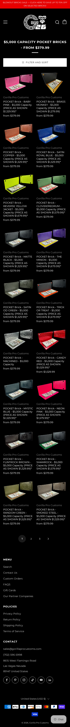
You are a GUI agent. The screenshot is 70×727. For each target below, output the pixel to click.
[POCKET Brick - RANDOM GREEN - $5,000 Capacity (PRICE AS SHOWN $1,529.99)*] (18, 491)
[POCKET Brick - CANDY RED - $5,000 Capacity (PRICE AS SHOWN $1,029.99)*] (51, 339)
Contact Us (10, 572)
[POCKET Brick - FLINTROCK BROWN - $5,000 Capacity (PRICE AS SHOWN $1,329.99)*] (18, 440)
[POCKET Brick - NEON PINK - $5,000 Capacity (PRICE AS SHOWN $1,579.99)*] (51, 390)
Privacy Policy (12, 613)
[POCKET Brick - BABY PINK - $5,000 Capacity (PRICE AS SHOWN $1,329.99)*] (18, 83)
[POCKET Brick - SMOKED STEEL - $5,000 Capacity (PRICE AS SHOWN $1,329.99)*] (51, 491)
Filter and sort (37, 62)
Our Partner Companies (18, 596)
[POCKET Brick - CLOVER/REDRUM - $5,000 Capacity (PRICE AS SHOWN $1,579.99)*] (51, 184)
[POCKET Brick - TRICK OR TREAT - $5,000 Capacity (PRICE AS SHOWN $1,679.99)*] (51, 289)
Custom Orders (13, 578)
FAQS (6, 584)
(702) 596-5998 (12, 654)
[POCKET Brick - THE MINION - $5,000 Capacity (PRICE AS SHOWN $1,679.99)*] (51, 238)
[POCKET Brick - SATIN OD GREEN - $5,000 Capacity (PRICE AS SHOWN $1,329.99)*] (18, 289)
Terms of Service (13, 631)
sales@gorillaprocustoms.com (22, 648)
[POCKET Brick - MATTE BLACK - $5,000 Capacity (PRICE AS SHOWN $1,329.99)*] (18, 238)
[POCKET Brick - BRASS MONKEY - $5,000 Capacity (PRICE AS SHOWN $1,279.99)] (51, 83)
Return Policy (11, 619)
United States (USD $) (33, 698)
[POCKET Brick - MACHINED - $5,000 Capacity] (18, 339)
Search (7, 566)
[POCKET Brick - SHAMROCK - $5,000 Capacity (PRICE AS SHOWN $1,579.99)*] (51, 440)
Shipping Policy (13, 625)
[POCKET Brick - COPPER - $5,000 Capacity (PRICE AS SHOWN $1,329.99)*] (18, 134)
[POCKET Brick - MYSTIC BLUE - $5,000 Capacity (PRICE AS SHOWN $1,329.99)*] (18, 390)
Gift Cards (9, 590)
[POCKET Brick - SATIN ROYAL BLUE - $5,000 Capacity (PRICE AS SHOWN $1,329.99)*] (51, 134)
